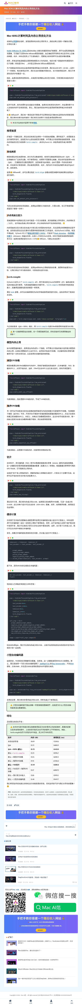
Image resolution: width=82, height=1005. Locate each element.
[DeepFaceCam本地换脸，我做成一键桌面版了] (10, 879)
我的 (51, 1003)
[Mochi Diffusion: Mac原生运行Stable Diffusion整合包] (11, 971)
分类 (30, 1003)
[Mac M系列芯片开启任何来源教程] (10, 869)
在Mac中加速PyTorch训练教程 (28, 857)
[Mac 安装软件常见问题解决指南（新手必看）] (10, 848)
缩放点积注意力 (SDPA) (36, 233)
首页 (15, 18)
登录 (71, 3)
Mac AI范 (23, 995)
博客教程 (6, 12)
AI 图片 (20, 882)
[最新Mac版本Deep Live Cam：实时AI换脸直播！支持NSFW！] (11, 962)
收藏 (10, 805)
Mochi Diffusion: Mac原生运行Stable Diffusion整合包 (35, 969)
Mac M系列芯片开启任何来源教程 (29, 867)
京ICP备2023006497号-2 (45, 995)
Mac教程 (20, 851)
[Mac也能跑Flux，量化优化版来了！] (11, 952)
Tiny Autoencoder (58, 664)
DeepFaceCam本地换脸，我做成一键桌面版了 (33, 877)
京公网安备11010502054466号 (63, 995)
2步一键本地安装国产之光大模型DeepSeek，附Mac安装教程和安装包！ (42, 978)
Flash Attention (60, 233)
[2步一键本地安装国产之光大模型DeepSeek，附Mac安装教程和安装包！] (11, 980)
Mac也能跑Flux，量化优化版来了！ (30, 950)
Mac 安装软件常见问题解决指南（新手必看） (33, 846)
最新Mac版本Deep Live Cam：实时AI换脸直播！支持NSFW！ (38, 960)
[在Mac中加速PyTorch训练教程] (10, 859)
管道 (35, 123)
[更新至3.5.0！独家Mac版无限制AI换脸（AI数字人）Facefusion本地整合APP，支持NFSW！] (11, 943)
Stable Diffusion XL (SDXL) (17, 51)
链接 (17, 805)
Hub (72, 664)
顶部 (71, 1003)
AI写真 (14, 41)
